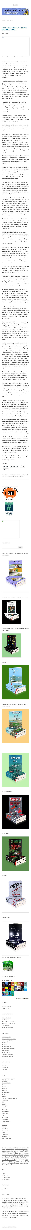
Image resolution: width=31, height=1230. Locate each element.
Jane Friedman (5, 1050)
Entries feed (5, 1175)
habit (10, 1155)
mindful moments (20, 1158)
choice (7, 1149)
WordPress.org (5, 1179)
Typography (5, 1134)
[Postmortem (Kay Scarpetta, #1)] (3, 986)
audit (14, 1147)
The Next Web (5, 1008)
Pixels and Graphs (6, 1121)
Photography (5, 1119)
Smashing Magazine (6, 1006)
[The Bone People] (15, 991)
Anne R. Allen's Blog (6, 1037)
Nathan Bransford (6, 1052)
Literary (4, 1107)
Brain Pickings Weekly (7, 1040)
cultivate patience (13, 1151)
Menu (15, 5)
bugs (25, 1147)
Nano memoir (5, 1117)
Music (3, 1115)
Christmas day (12, 1149)
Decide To (4, 1088)
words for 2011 (12, 1164)
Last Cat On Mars (16, 1155)
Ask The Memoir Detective (8, 1079)
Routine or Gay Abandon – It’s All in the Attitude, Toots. (14, 29)
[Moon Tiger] (3, 995)
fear (5, 1155)
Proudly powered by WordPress (9, 1227)
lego (23, 1155)
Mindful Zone (5, 1113)
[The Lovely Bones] (25, 991)
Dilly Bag (4, 1094)
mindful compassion (8, 1158)
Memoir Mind (5, 1109)
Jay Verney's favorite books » (22, 998)
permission (22, 1161)
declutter (19, 1153)
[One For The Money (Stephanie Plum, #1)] (6, 995)
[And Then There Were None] (9, 990)
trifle (7, 1164)
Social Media (5, 1130)
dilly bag (25, 1153)
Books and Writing (6, 1083)
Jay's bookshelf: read (7, 980)
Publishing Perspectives (7, 1054)
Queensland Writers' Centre (8, 1056)
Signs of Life (5, 1128)
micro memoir (25, 1156)
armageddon (10, 1147)
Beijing (16, 1147)
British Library (5, 1019)
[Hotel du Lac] (9, 986)
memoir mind (17, 1156)
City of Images (5, 1065)
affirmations (4, 1147)
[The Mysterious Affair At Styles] (12, 986)
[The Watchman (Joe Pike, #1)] (22, 990)
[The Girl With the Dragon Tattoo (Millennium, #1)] (12, 990)
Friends (3, 1104)
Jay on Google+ (5, 1189)
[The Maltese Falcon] (9, 995)
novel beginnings (8, 1161)
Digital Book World (6, 1046)
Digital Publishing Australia (8, 1048)
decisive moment (15, 1152)
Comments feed (6, 1177)
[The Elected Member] (15, 986)
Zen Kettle (4, 1069)
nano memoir (20, 1160)
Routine (6, 476)
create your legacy (6, 1151)
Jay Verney (21, 476)
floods (7, 1155)
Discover (4, 1096)
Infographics (5, 1106)
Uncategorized (5, 1136)
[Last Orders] (19, 990)
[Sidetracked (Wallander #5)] (6, 990)
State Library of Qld (6, 1025)
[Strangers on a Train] (6, 986)
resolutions (13, 1163)
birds (20, 1147)
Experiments (5, 1100)
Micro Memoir (5, 1111)
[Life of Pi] (19, 986)
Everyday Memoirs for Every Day (9, 1098)
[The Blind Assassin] (25, 986)
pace (14, 1161)
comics (17, 1149)
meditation (9, 1156)
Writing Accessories (6, 1138)
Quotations (4, 1125)
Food (3, 1102)
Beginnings (16, 474)
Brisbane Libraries (6, 1018)
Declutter (4, 1090)
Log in (3, 1173)
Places (3, 1123)
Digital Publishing (6, 1092)
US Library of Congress (7, 1027)
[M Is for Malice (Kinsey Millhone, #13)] (3, 991)
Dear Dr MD (20, 1151)
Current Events (5, 1086)
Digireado (4, 1044)
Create (3, 1084)
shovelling (24, 1163)
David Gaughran (5, 1042)
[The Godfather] (22, 986)
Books (22, 1147)
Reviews (4, 1127)
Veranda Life (5, 1067)
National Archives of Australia (9, 1021)
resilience (7, 1163)
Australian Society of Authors (9, 1039)
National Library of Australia (8, 1023)
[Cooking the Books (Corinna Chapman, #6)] (12, 995)
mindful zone (8, 1159)
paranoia (18, 1161)
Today (3, 1132)
